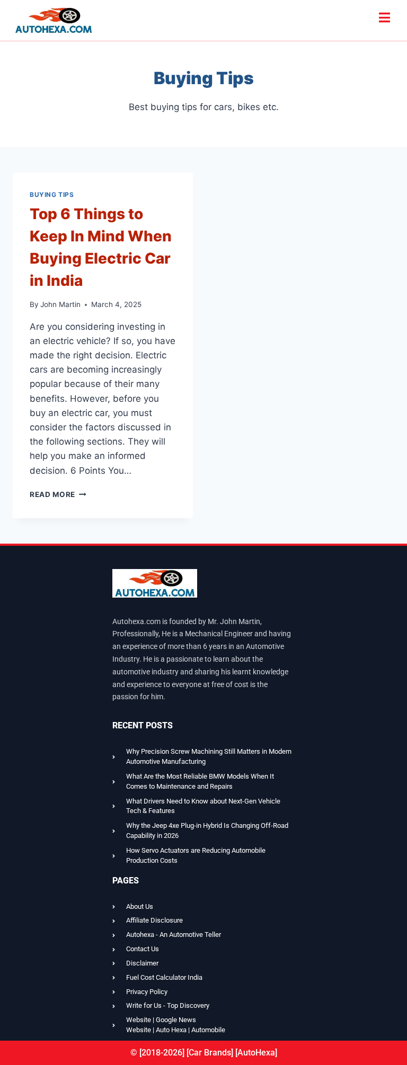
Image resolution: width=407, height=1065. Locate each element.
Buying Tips (52, 194)
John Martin (60, 304)
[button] (384, 18)
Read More (58, 494)
